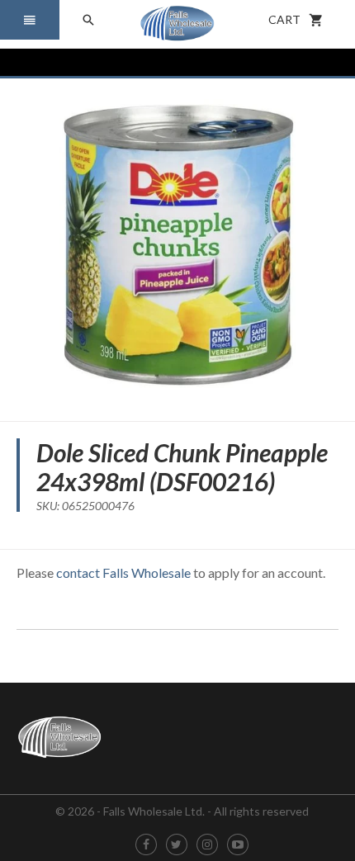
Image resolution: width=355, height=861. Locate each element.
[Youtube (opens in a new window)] (238, 845)
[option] (177, 243)
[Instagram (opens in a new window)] (207, 845)
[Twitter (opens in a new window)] (176, 845)
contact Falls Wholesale (123, 572)
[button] (29, 20)
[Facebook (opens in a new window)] (146, 845)
